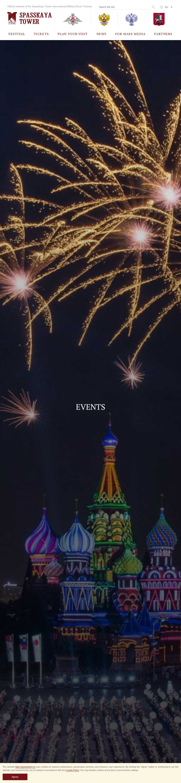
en (166, 7)
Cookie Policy (72, 770)
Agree (15, 776)
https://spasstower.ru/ (25, 767)
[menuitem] (16, 33)
